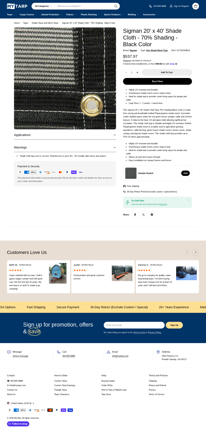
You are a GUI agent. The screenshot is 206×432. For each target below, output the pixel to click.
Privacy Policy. (155, 332)
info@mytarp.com (120, 356)
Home (17, 23)
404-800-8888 (68, 356)
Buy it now (157, 81)
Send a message (20, 356)
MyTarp (17, 418)
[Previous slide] (187, 252)
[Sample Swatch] (130, 173)
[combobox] (76, 6)
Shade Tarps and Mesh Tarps (45, 23)
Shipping (127, 61)
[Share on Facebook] (135, 214)
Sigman (133, 50)
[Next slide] (195, 252)
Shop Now (163, 204)
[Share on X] (143, 214)
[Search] (116, 6)
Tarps (25, 23)
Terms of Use (139, 332)
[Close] (188, 200)
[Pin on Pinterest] (152, 214)
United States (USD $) (21, 403)
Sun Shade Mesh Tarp (157, 50)
